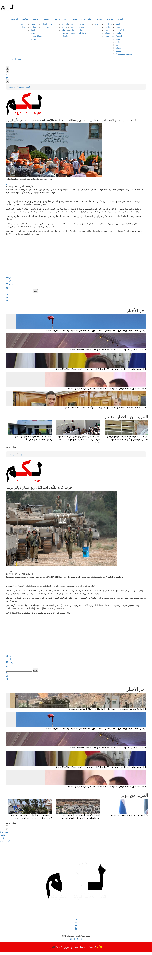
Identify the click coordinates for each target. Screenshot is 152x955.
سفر (106, 29)
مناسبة (107, 26)
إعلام (117, 23)
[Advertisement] (76, 255)
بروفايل (82, 32)
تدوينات (65, 32)
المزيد (120, 18)
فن (71, 23)
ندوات (73, 29)
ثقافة (75, 18)
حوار (81, 29)
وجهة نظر (66, 29)
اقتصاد (46, 18)
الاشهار (3, 834)
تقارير (22, 23)
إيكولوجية (119, 29)
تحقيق (82, 23)
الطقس (118, 32)
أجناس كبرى (86, 18)
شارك (10, 280)
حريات (99, 18)
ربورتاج (82, 26)
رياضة (57, 18)
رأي (65, 18)
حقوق (96, 23)
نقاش (72, 26)
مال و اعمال (47, 23)
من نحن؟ (4, 831)
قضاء (32, 23)
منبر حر (65, 26)
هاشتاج (65, 35)
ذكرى (117, 41)
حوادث (33, 26)
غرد (9, 277)
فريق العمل (16, 58)
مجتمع (35, 18)
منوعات (110, 18)
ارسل (11, 283)
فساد (117, 26)
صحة (32, 32)
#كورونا (118, 35)
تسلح (117, 38)
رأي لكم (65, 23)
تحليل (22, 26)
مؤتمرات (45, 26)
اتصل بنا (3, 837)
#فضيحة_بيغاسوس (123, 53)
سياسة (25, 18)
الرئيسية (14, 18)
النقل (32, 29)
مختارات (108, 23)
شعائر (107, 32)
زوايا (117, 44)
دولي (21, 454)
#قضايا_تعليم (36, 35)
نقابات (33, 38)
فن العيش (108, 35)
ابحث (35, 291)
